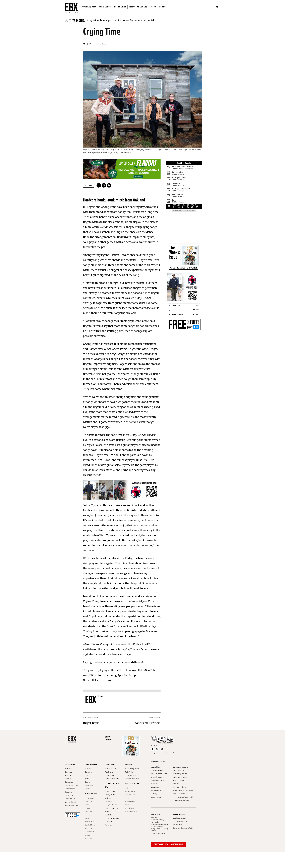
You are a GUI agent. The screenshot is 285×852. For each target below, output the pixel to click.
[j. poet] (90, 699)
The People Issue (131, 811)
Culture (87, 808)
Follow (195, 310)
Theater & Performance (89, 829)
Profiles (87, 789)
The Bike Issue (130, 808)
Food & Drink (109, 815)
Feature (87, 775)
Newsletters (69, 769)
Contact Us (69, 782)
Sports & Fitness (90, 825)
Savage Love (89, 821)
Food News (109, 772)
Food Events (109, 775)
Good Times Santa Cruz (159, 774)
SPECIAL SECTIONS (132, 784)
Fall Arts (128, 788)
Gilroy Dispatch (178, 770)
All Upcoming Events (132, 769)
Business (88, 769)
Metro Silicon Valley (157, 777)
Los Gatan (176, 784)
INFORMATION (70, 764)
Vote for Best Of (70, 802)
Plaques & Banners (71, 805)
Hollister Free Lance (180, 777)
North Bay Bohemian (158, 780)
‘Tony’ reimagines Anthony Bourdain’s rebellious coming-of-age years (127, 20)
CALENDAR (129, 764)
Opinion (87, 782)
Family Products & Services (111, 809)
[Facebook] (99, 185)
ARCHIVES (108, 738)
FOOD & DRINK (110, 764)
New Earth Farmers (148, 723)
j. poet (88, 44)
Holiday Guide (130, 791)
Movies (87, 815)
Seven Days (89, 785)
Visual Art (88, 838)
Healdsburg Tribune (180, 774)
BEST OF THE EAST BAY (112, 785)
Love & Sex (88, 811)
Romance (108, 825)
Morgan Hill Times (179, 787)
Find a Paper (69, 795)
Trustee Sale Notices (158, 833)
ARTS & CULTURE (91, 794)
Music (87, 818)
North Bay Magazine (158, 797)
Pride (127, 798)
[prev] (66, 20)
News (87, 779)
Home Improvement (112, 818)
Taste (127, 805)
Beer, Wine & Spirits (111, 769)
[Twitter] (104, 185)
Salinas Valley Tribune (180, 794)
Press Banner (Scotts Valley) (183, 790)
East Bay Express (157, 770)
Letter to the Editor (71, 785)
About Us (68, 779)
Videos (87, 835)
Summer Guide (130, 801)
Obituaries (68, 792)
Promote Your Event (132, 779)
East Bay (154, 794)
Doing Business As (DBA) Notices (159, 830)
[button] (217, 7)
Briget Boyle (91, 723)
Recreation (109, 821)
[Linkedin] (109, 185)
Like (197, 305)
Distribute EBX (70, 799)
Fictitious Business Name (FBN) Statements (159, 825)
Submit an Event (130, 775)
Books (87, 805)
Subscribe (68, 772)
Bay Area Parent (156, 790)
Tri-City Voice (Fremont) (181, 800)
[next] (70, 20)
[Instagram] (157, 749)
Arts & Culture (110, 791)
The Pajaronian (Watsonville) (183, 797)
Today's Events (130, 772)
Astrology (88, 801)
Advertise (68, 775)
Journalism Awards (180, 821)
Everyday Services (111, 805)
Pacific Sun (154, 784)
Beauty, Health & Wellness (110, 796)
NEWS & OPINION (91, 764)
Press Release (70, 789)
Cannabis (88, 772)
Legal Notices (155, 822)
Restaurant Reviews (112, 779)
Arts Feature (89, 798)
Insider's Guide (130, 795)
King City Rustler (179, 780)
